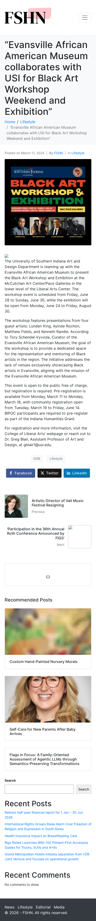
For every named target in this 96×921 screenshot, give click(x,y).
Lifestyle (78, 153)
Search (10, 780)
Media (59, 907)
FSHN (58, 153)
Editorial (43, 907)
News (9, 907)
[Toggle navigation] (84, 17)
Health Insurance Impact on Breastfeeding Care (41, 836)
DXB (37, 458)
